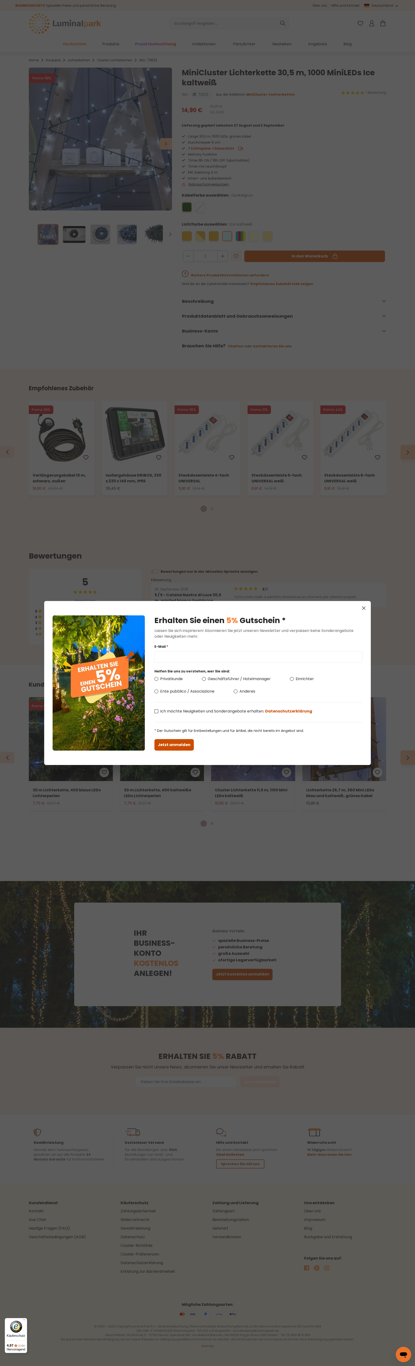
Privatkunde (171, 679)
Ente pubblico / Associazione (187, 691)
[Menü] (24, 1321)
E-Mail (161, 646)
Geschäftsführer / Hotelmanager (239, 679)
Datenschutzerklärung (288, 711)
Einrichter (305, 679)
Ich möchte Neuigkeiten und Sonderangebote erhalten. (236, 711)
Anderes (247, 691)
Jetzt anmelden (174, 744)
